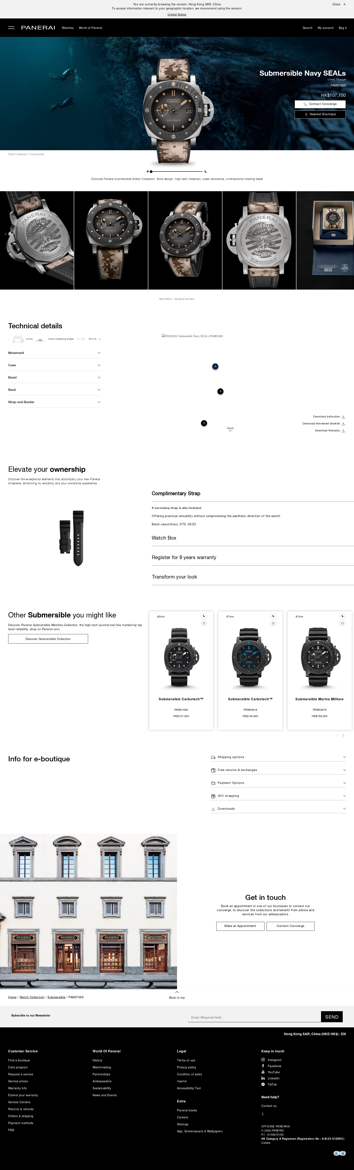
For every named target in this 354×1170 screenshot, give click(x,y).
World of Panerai (90, 28)
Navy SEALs (165, 299)
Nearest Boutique (323, 114)
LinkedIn (274, 1078)
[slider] (151, 171)
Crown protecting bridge (61, 339)
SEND (331, 1016)
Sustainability (102, 1088)
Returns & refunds (21, 1109)
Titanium (341, 79)
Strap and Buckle (21, 402)
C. (269, 1106)
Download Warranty (327, 431)
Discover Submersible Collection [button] (48, 639)
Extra (181, 1101)
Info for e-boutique (39, 758)
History (97, 1060)
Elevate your (46, 469)
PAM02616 (250, 710)
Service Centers (19, 1102)
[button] (147, 171)
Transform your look (174, 577)
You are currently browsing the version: (177, 4)
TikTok (272, 1084)
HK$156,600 (319, 716)
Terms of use (186, 1060)
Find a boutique (19, 1060)
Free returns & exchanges (237, 770)
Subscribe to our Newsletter (30, 1015)
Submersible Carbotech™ (181, 699)
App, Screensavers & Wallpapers (199, 1131)
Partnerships (101, 1074)
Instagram (275, 1060)
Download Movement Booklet (321, 424)
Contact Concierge (323, 104)
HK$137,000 (181, 716)
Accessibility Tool (189, 1088)
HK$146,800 (250, 716)
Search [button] (308, 28)
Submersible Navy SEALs (303, 73)
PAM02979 (320, 710)
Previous (6, 234)
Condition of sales (189, 1074)
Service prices (18, 1081)
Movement (16, 353)
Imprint (182, 1081)
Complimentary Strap (176, 494)
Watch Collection (17, 154)
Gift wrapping (228, 796)
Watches (68, 28)
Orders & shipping (20, 1116)
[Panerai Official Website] (38, 28)
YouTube (274, 1072)
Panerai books (187, 1110)
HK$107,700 (333, 96)
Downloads (226, 809)
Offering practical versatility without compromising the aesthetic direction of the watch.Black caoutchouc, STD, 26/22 (216, 516)
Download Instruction (326, 417)
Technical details (35, 325)
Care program (18, 1067)
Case (12, 365)
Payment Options (231, 783)
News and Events (105, 1095)
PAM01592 (181, 710)
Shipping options (231, 757)
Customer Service (23, 1051)
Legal (181, 1051)
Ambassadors (102, 1081)
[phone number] (303, 1114)
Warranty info (17, 1088)
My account (326, 28)
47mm (331, 79)
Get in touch (265, 897)
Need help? (270, 1097)
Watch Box (164, 538)
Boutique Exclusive (185, 299)
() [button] (315, 1033)
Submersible (37, 154)
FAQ (11, 1130)
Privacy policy (186, 1067)
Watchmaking (102, 1067)
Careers (182, 1117)
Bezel (12, 377)
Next (348, 234)
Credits (266, 1143)
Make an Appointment (240, 926)
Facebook (274, 1066)
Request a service (20, 1074)
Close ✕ (339, 4)
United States (177, 14)
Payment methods (20, 1123)
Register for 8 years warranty (184, 558)
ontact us (270, 1106)
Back (12, 389)
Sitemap (182, 1124)
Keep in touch (273, 1051)
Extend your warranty (23, 1095)
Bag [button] (343, 28)
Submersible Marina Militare (319, 699)
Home (12, 997)
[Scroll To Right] (99, 339)
